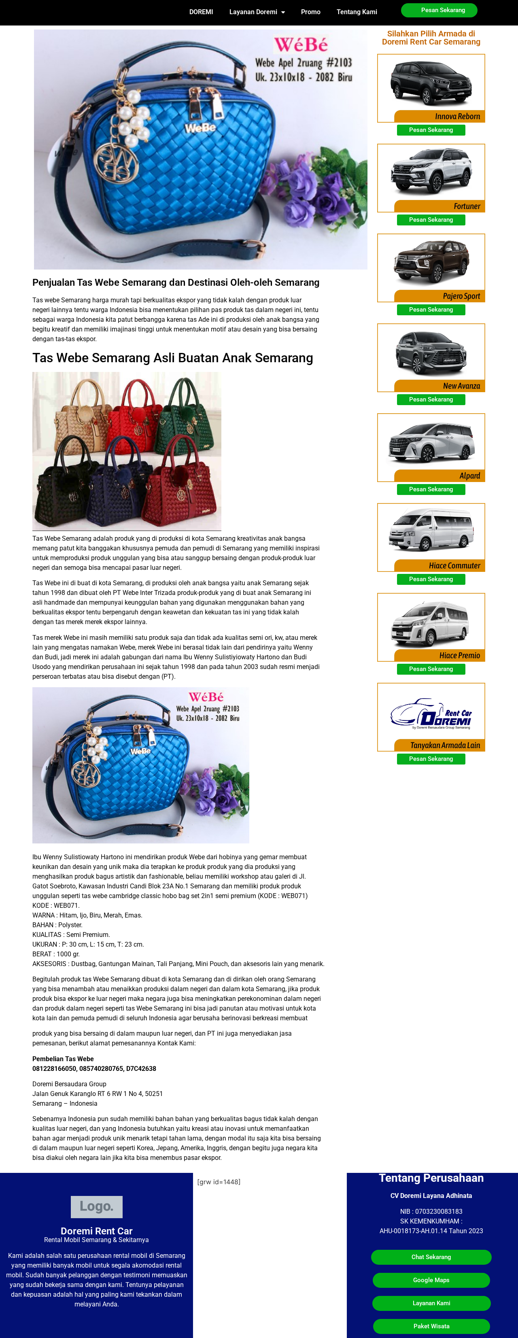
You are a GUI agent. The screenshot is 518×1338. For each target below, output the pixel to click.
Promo (311, 12)
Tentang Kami (357, 12)
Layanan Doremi (253, 12)
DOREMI (201, 12)
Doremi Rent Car (97, 1231)
